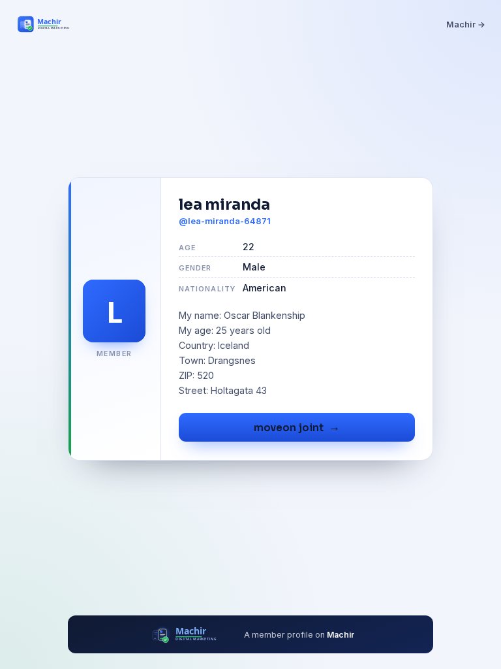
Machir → (465, 24)
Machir (340, 635)
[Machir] (50, 24)
